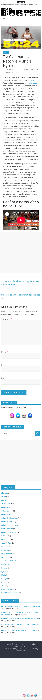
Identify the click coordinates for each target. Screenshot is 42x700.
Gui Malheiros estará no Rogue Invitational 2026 (19, 5)
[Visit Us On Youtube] (24, 414)
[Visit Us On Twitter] (18, 414)
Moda (3, 575)
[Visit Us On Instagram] (12, 414)
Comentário (6, 319)
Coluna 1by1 (6, 507)
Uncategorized (6, 589)
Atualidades (5, 504)
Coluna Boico (6, 511)
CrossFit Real (6, 543)
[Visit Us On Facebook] (30, 414)
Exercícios (5, 564)
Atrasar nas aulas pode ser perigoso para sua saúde (21, 606)
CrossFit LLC (6, 539)
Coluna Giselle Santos (9, 518)
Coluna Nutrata (7, 529)
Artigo (3, 497)
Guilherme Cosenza (29, 69)
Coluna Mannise (7, 521)
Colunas (4, 536)
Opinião (4, 582)
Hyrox (6, 53)
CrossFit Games (10, 560)
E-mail (4, 365)
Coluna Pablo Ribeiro (9, 532)
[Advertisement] (21, 252)
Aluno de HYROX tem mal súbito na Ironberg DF (19, 630)
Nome (4, 352)
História (4, 568)
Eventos (4, 557)
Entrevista (5, 550)
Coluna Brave (6, 514)
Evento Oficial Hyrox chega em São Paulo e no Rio (20, 283)
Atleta (3, 500)
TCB (3, 586)
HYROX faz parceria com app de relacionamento (19, 624)
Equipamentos (6, 554)
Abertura (4, 493)
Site (2, 378)
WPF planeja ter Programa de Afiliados (20, 296)
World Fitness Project (9, 593)
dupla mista (32, 83)
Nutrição (4, 578)
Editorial (4, 546)
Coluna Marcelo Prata (9, 525)
